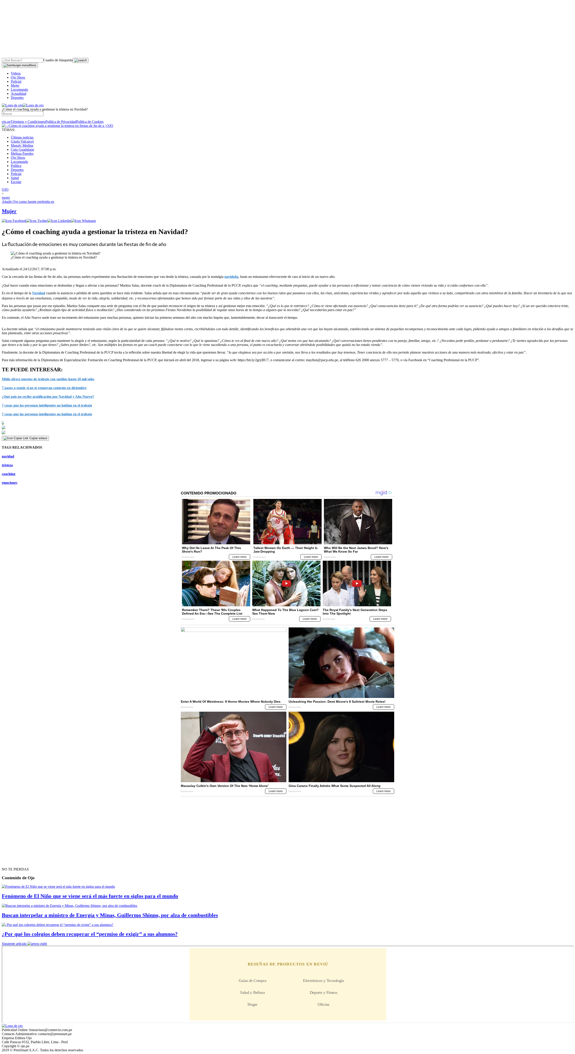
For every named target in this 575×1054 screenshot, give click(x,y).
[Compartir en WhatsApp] (83, 221)
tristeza (7, 465)
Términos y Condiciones (28, 122)
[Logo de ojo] (12, 105)
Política (16, 166)
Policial (16, 81)
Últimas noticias (22, 137)
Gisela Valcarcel (22, 141)
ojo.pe (6, 122)
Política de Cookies (90, 122)
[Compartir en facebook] (14, 221)
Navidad (38, 293)
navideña (231, 277)
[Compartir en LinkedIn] (59, 221)
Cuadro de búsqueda (58, 60)
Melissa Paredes (22, 153)
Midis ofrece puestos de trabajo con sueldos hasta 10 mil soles (48, 379)
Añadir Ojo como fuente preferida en (28, 202)
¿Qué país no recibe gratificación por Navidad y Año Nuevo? (48, 397)
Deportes (17, 98)
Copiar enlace (38, 438)
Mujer (15, 85)
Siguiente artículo (14, 944)
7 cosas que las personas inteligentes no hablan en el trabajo (47, 405)
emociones (9, 483)
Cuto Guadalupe (22, 149)
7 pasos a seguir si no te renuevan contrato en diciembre (44, 388)
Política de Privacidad (60, 122)
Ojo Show (18, 77)
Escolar (16, 182)
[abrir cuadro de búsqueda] (80, 60)
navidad (8, 456)
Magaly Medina (22, 145)
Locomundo (19, 89)
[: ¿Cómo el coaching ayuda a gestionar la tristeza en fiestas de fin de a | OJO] (57, 126)
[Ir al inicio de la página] (12, 861)
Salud (15, 178)
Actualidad (18, 93)
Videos (16, 73)
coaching (8, 474)
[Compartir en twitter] (37, 221)
